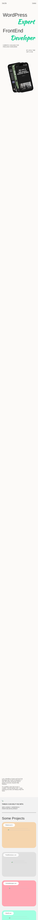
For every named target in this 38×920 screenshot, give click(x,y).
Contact (34, 3)
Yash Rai (4, 3)
